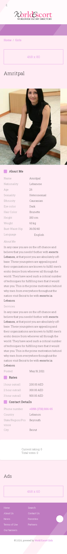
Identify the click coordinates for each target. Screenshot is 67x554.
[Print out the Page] (30, 82)
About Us (9, 513)
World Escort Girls (44, 540)
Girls (18, 40)
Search (32, 507)
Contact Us (34, 513)
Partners (32, 524)
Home (8, 40)
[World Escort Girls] (33, 15)
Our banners (10, 530)
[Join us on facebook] (32, 547)
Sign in (61, 5)
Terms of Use (11, 524)
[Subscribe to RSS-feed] (25, 547)
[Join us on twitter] (40, 547)
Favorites (33, 519)
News (7, 519)
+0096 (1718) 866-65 (41, 409)
